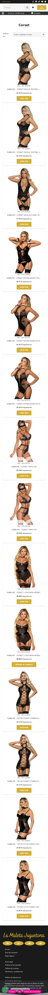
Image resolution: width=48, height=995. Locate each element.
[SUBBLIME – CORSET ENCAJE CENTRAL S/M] (24, 106)
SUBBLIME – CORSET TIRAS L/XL (24, 467)
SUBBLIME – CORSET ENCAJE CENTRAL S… (24, 152)
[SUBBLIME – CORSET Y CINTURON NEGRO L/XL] (24, 547)
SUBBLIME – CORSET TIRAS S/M (24, 530)
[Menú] (2, 13)
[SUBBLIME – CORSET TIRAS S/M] (24, 484)
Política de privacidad (13, 965)
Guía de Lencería (11, 952)
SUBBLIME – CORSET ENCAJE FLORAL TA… (24, 215)
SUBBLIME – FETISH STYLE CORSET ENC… (24, 844)
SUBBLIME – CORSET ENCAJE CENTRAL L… (24, 89)
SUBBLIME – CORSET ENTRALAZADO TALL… (24, 278)
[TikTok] (39, 1)
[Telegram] (45, 1)
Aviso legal (9, 962)
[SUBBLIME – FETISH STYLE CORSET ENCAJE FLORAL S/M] (24, 861)
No (20, 991)
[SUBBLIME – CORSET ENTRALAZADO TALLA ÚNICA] (24, 232)
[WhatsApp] (33, 1)
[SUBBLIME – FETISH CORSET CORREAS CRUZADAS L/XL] (24, 673)
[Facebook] (36, 1)
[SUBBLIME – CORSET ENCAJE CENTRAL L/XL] (24, 44)
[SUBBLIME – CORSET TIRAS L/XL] (24, 421)
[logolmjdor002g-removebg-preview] (6, 2)
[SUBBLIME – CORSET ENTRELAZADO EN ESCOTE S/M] (24, 358)
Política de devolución (13, 977)
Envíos (7, 949)
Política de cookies (12, 968)
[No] (45, 988)
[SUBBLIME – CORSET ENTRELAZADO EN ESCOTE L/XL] (24, 295)
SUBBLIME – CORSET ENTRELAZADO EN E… (24, 341)
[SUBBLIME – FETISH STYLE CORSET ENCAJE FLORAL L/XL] (24, 798)
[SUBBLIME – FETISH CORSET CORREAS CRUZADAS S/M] (24, 735)
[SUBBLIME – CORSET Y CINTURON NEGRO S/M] (24, 610)
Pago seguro (9, 956)
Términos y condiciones (14, 972)
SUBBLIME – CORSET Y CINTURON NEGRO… (24, 592)
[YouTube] (42, 1)
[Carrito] (33, 7)
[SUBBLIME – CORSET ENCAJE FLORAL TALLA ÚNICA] (24, 169)
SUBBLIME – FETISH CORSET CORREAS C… (24, 718)
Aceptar (12, 991)
